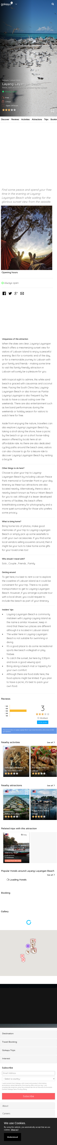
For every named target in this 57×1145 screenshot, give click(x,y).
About (5, 1106)
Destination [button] (8, 1033)
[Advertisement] (28, 153)
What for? (14, 1130)
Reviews (15, 119)
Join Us (48, 1013)
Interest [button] (6, 1058)
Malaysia (5, 80)
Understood (12, 1137)
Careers (6, 1113)
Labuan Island (15, 80)
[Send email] (22, 295)
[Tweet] (10, 295)
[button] (22, 956)
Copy (25, 835)
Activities (25, 119)
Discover (5, 119)
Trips (46, 119)
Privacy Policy (22, 1089)
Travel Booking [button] (9, 1042)
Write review (42, 722)
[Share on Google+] (16, 295)
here (15, 1089)
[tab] (28, 1034)
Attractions (37, 119)
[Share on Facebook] (4, 295)
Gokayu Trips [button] (8, 1050)
